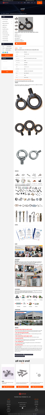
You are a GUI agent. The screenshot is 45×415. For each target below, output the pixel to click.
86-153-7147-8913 (39, 0)
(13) (4, 25)
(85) (5, 40)
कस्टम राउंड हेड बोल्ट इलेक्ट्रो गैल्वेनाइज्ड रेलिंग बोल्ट (37, 383)
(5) (5, 38)
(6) (4, 27)
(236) (5, 19)
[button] (16, 30)
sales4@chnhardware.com (30, 0)
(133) (5, 23)
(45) (4, 21)
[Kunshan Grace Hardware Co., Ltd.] (5, 3)
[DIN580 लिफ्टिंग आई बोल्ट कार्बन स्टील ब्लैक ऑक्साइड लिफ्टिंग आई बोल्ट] (25, 24)
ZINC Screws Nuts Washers (19, 354)
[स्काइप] (3, 52)
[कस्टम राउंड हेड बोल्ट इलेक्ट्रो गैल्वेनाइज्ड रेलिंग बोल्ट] (37, 373)
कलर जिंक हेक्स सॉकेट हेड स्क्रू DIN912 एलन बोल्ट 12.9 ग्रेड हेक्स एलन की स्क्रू (22, 383)
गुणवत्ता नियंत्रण (36, 404)
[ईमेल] (7, 52)
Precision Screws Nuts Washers (19, 356)
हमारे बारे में (28, 2)
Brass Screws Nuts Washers (28, 354)
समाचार (36, 406)
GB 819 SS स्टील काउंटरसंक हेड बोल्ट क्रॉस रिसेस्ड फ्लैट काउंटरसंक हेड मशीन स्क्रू (8, 383)
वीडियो (24, 2)
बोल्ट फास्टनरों (7, 13)
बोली (39, 2)
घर (18, 2)
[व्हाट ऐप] (5, 52)
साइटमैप (36, 408)
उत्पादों (21, 2)
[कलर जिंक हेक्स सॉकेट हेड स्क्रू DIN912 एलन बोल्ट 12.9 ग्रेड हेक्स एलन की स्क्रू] (22, 373)
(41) (5, 29)
